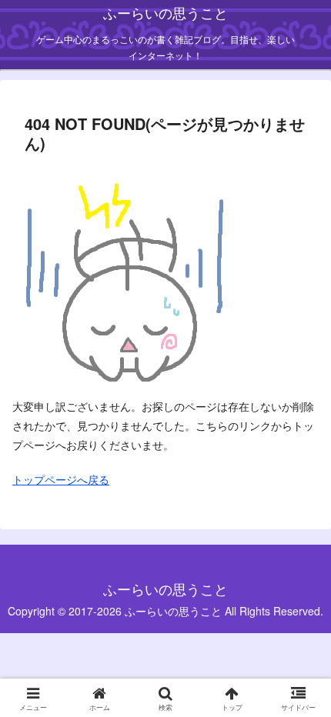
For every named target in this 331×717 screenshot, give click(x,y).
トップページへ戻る (60, 479)
